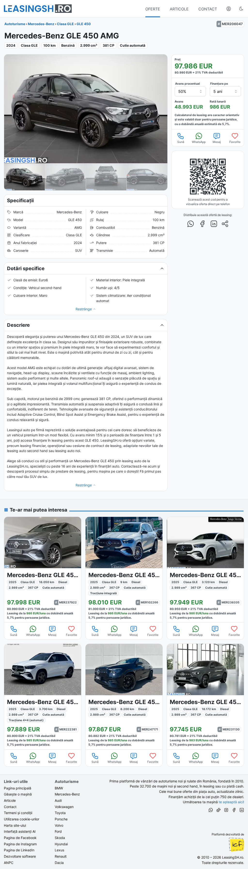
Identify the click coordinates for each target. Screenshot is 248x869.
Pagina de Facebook (20, 838)
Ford (58, 831)
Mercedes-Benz (41, 24)
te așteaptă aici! (231, 802)
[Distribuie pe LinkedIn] (214, 224)
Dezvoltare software (20, 856)
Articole (10, 800)
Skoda (60, 838)
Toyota (60, 813)
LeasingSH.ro (232, 857)
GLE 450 (84, 24)
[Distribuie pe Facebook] (202, 224)
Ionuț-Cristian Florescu (236, 844)
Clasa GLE (65, 24)
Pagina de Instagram (20, 844)
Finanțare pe (219, 83)
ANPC (8, 863)
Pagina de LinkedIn (19, 850)
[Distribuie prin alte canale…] (225, 224)
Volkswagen (64, 807)
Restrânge (84, 309)
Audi (58, 800)
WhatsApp (199, 142)
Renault (61, 856)
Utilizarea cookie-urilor (21, 819)
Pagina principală (17, 788)
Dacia (59, 863)
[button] (85, 269)
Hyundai (61, 844)
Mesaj (217, 142)
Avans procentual (187, 83)
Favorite (234, 142)
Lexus (59, 850)
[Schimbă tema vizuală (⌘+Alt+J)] (241, 9)
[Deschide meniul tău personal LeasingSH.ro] (228, 9)
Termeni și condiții (18, 813)
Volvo (59, 825)
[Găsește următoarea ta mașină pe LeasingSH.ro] (38, 8)
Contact (10, 807)
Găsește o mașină (18, 794)
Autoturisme (14, 24)
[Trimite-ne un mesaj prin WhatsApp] (210, 811)
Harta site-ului (15, 825)
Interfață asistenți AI (20, 831)
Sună (180, 142)
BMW (59, 788)
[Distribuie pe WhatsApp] (190, 224)
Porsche (61, 819)
